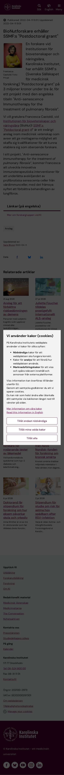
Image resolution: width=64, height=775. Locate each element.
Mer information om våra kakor (24, 408)
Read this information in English (25, 412)
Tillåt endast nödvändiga (32, 421)
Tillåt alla (32, 438)
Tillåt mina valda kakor (32, 429)
